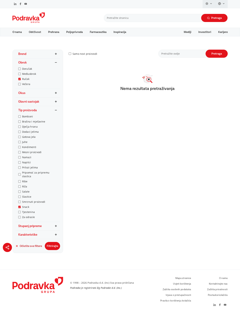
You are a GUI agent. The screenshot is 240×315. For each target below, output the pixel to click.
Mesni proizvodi (32, 152)
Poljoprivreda (74, 32)
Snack (25, 207)
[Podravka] (28, 22)
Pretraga (216, 18)
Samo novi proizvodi (85, 53)
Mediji (187, 32)
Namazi (26, 157)
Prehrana (53, 32)
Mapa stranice (183, 278)
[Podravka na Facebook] (20, 4)
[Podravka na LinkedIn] (15, 4)
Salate (26, 191)
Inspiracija (119, 32)
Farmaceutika (98, 32)
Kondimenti (29, 147)
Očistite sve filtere (31, 246)
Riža (24, 186)
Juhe (25, 142)
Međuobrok (29, 73)
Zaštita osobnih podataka (177, 289)
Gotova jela (29, 136)
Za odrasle (28, 217)
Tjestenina (28, 212)
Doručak (27, 68)
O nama (17, 32)
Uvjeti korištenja (182, 284)
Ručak (25, 79)
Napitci (26, 162)
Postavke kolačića (218, 295)
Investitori (204, 32)
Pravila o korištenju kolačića (175, 301)
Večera (26, 84)
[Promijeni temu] (209, 4)
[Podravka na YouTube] (25, 4)
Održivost (35, 32)
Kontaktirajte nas (218, 284)
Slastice (26, 196)
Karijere (223, 32)
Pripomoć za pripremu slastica (36, 174)
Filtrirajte (52, 246)
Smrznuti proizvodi (33, 201)
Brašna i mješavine (33, 121)
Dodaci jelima (30, 131)
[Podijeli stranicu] (7, 247)
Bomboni (27, 116)
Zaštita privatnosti (217, 289)
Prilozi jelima (30, 167)
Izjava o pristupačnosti (178, 295)
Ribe (25, 181)
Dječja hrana (30, 126)
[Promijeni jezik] (221, 4)
